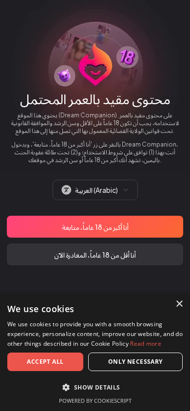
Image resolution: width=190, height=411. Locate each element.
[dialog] (95, 352)
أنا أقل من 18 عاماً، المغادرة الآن (95, 254)
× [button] (179, 304)
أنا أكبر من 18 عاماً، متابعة (95, 227)
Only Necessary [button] (135, 361)
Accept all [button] (45, 361)
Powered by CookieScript (95, 400)
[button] (95, 387)
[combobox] (95, 190)
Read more (145, 343)
